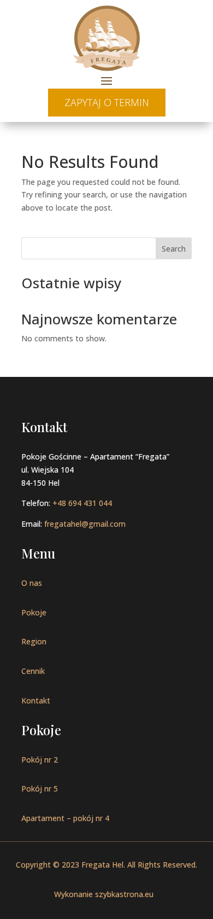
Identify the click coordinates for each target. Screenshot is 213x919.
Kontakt (35, 700)
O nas (31, 583)
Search (174, 248)
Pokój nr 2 (39, 759)
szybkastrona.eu (124, 894)
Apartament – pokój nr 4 (65, 818)
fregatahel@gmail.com (85, 524)
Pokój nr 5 (39, 788)
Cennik (33, 671)
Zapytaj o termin (106, 102)
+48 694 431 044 (82, 503)
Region (33, 641)
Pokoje (33, 612)
